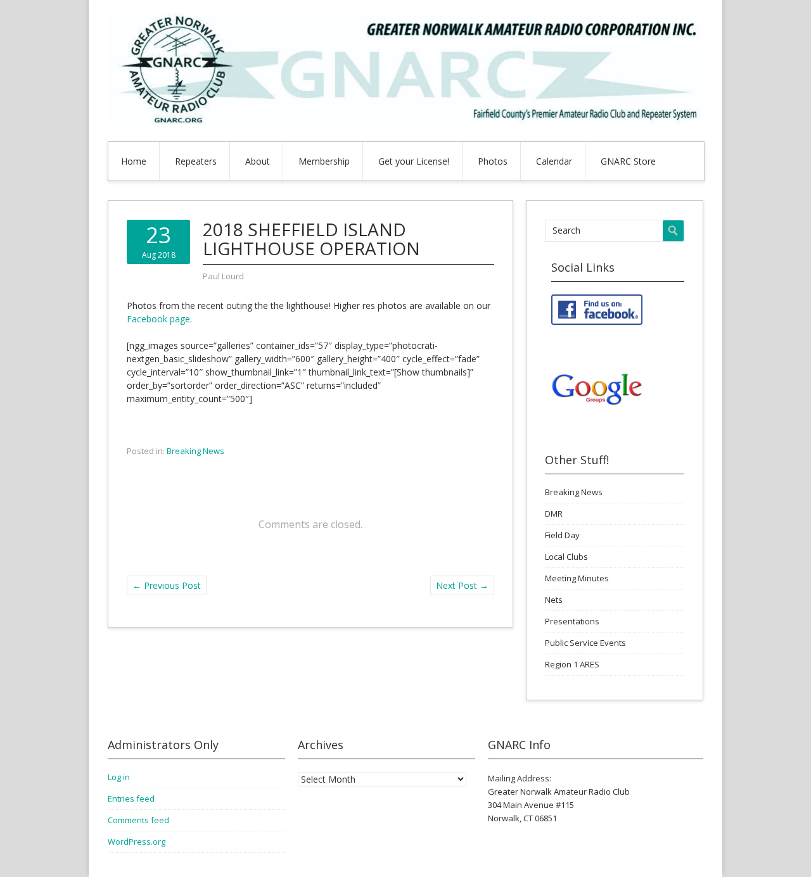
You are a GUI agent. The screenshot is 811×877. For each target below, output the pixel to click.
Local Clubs (566, 556)
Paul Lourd (223, 276)
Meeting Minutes (577, 578)
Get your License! (413, 161)
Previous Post (166, 585)
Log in (119, 777)
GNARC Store (628, 161)
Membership (324, 161)
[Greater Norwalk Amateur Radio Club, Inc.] (405, 122)
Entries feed (131, 798)
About (257, 161)
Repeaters (196, 161)
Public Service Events (585, 642)
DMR (554, 513)
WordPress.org (136, 841)
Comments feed (138, 820)
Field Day (562, 535)
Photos (493, 161)
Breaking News (195, 451)
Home (133, 161)
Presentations (572, 621)
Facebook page (158, 319)
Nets (554, 599)
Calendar (554, 161)
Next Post (462, 585)
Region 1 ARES (572, 664)
